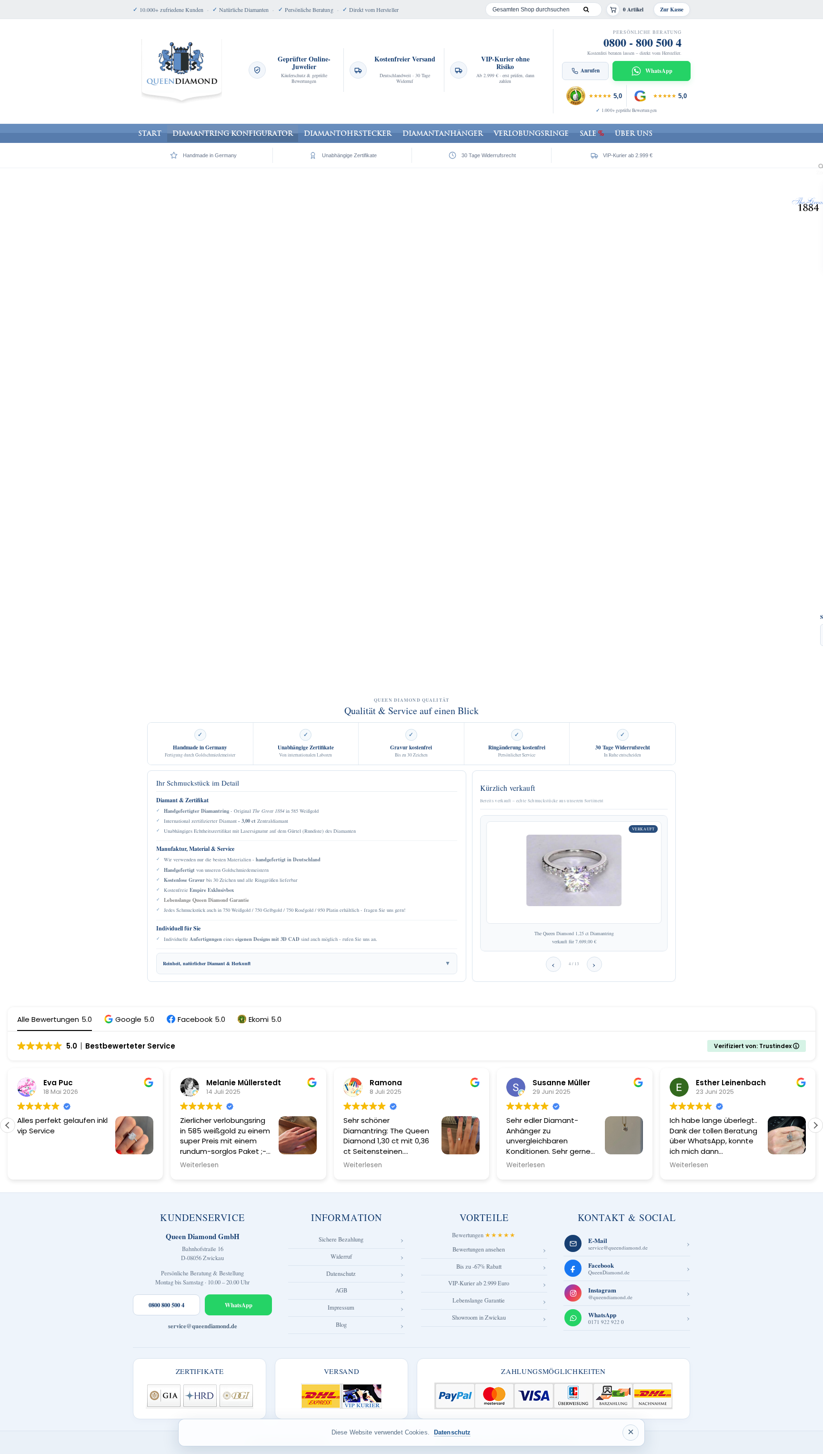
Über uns (633, 133)
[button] (129, 1019)
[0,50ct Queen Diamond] (574, 872)
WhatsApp (238, 1305)
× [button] (631, 1432)
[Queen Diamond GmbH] (181, 71)
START (149, 133)
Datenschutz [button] (452, 1432)
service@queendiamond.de (202, 1326)
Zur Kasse (671, 9)
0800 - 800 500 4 (642, 42)
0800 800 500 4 (166, 1305)
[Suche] (586, 9)
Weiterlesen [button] (199, 1165)
